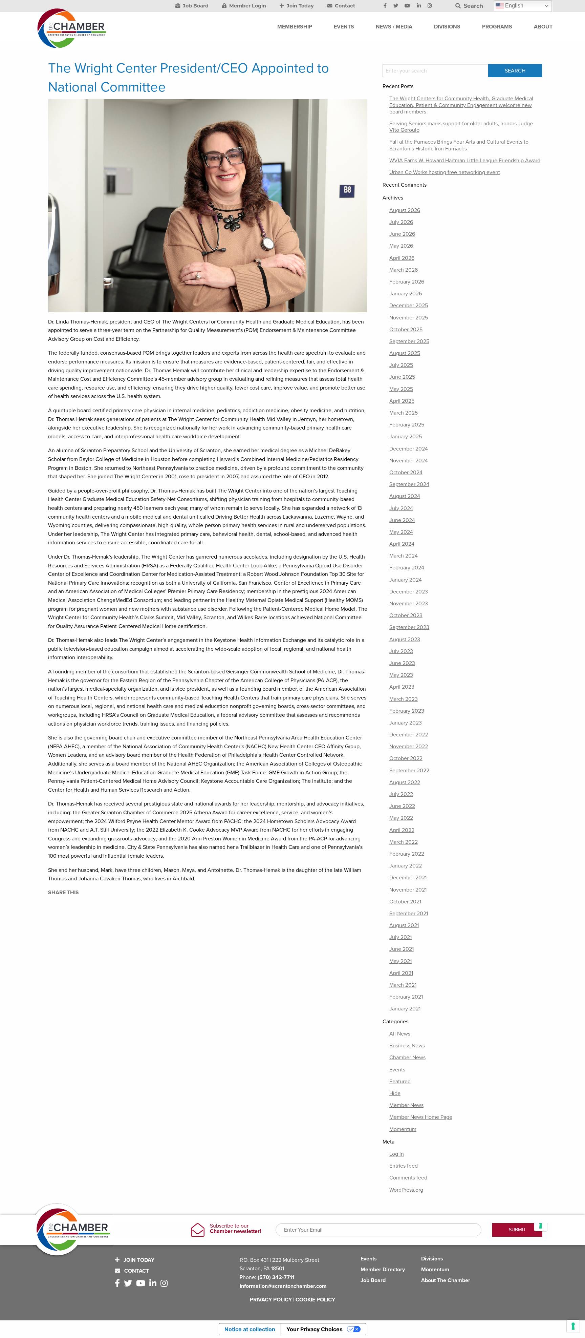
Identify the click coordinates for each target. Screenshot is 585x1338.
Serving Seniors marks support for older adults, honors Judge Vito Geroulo (461, 126)
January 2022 (405, 865)
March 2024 (403, 555)
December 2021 (408, 877)
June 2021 (401, 949)
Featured (400, 1081)
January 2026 (405, 293)
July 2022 (401, 794)
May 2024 (401, 532)
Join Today (299, 6)
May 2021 (400, 961)
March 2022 (403, 842)
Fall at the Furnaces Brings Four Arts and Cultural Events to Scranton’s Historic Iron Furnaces (458, 145)
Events (397, 1069)
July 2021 (400, 937)
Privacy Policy (271, 1299)
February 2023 (406, 711)
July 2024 (401, 508)
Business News (407, 1045)
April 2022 (401, 830)
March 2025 (403, 413)
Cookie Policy (315, 1299)
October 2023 (405, 615)
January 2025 (405, 436)
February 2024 (406, 567)
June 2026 (402, 234)
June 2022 (402, 806)
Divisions (432, 1258)
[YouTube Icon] (407, 6)
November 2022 (408, 746)
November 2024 (408, 460)
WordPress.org (406, 1190)
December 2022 (408, 734)
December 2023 (408, 591)
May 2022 (401, 818)
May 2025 (401, 389)
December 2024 (408, 448)
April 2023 (401, 687)
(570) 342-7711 (276, 1277)
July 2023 (401, 651)
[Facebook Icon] (385, 6)
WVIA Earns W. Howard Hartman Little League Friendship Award (464, 160)
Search (472, 6)
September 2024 (409, 484)
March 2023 (403, 699)
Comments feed (408, 1177)
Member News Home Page (420, 1117)
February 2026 (406, 281)
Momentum (402, 1129)
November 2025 (408, 317)
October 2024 (405, 472)
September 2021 (408, 913)
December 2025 (408, 305)
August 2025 (404, 353)
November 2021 (408, 889)
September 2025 (409, 341)
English (513, 5)
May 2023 (401, 675)
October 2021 (405, 901)
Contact (344, 6)
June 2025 (402, 377)
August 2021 (404, 925)
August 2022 (404, 782)
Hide (394, 1093)
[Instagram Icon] (430, 6)
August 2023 (404, 639)
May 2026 (401, 246)
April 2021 (401, 973)
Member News (406, 1105)
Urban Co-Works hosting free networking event (444, 172)
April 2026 (401, 258)
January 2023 (405, 722)
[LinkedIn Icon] (419, 6)
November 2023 (408, 603)
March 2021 (402, 985)
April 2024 (401, 544)
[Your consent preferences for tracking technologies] (573, 1326)
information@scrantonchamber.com (283, 1286)
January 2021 (404, 1008)
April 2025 (401, 401)
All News (399, 1033)
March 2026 (403, 270)
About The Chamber (445, 1280)
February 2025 (406, 424)
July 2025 (401, 365)
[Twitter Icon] (395, 6)
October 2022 (405, 758)
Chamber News (407, 1057)
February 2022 (406, 854)
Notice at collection (249, 1329)
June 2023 (402, 663)
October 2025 (405, 329)
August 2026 (404, 210)
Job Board (195, 6)
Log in (396, 1154)
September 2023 (409, 627)
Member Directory (383, 1269)
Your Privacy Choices (314, 1329)
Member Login (247, 6)
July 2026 (401, 222)
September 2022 (409, 770)
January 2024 (405, 580)
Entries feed (403, 1166)
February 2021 (406, 997)
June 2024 (402, 520)
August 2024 (404, 496)
